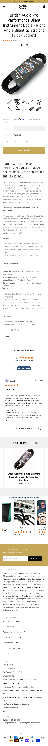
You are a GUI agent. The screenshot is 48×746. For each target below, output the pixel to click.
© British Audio (24, 733)
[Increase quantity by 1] (27, 141)
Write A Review (24, 368)
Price (5, 135)
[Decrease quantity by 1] (15, 141)
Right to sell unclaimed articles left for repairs (20, 679)
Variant (6, 128)
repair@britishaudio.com (30, 723)
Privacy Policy (8, 664)
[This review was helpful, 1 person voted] (36, 429)
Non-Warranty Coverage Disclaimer (16, 704)
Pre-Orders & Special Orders (13, 672)
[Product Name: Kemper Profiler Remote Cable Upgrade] (24, 518)
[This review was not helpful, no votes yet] (40, 429)
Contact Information (10, 707)
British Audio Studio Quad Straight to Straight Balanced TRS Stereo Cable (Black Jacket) (24, 477)
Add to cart (24, 150)
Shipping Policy (9, 676)
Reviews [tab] (6, 336)
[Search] (39, 6)
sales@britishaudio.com (12, 723)
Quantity (6, 141)
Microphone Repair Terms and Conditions (18, 687)
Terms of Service (9, 668)
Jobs (4, 711)
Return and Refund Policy (13, 683)
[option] (24, 73)
